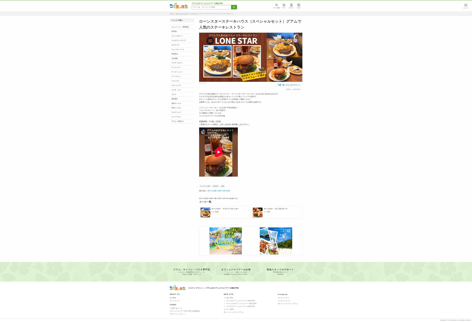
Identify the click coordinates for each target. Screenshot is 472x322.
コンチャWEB (229, 309)
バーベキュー (176, 76)
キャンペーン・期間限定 (180, 27)
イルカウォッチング (178, 40)
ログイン (291, 7)
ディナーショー (177, 72)
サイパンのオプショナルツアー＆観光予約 (241, 303)
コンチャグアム (283, 298)
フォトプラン (176, 117)
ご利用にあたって (176, 308)
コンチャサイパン (284, 301)
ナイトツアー (176, 67)
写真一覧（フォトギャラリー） (289, 85)
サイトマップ (174, 301)
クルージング (176, 85)
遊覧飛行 (174, 99)
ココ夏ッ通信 (228, 298)
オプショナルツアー (182, 13)
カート (284, 7)
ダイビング (175, 45)
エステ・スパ (176, 90)
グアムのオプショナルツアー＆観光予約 (240, 301)
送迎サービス (176, 103)
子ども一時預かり (177, 121)
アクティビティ (177, 63)
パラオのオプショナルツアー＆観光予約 (240, 306)
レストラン (194, 13)
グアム (172, 13)
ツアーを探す (276, 7)
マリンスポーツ (177, 36)
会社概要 (173, 298)
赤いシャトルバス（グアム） (234, 312)
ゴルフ (173, 94)
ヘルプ (299, 7)
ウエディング (176, 112)
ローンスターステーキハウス (219, 191)
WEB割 (174, 31)
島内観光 (174, 54)
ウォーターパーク (177, 49)
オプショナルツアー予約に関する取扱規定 (185, 311)
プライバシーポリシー (178, 314)
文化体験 (174, 58)
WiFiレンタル (176, 108)
